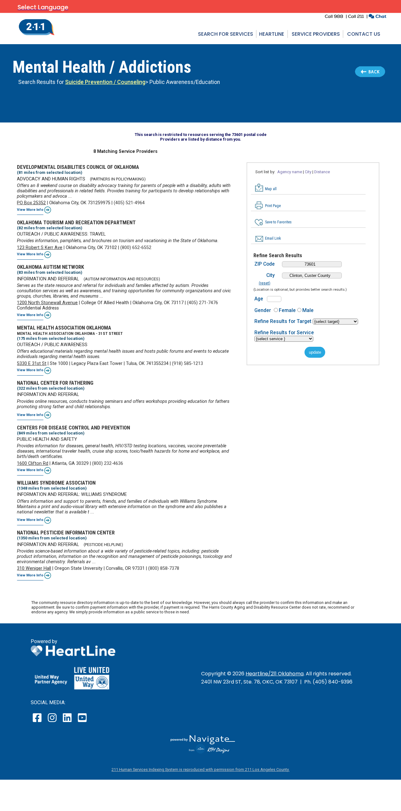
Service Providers (316, 34)
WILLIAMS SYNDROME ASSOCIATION (56, 483)
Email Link (273, 238)
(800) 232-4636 (107, 463)
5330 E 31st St (31, 363)
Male (308, 310)
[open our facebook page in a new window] (38, 722)
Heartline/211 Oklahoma (275, 673)
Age (258, 299)
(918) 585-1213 (187, 363)
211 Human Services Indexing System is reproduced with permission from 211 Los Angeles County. (200, 769)
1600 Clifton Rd (32, 463)
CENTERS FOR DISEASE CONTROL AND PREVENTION (73, 427)
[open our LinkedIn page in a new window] (68, 722)
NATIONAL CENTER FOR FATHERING (55, 383)
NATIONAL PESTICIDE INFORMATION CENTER (66, 532)
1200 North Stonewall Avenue (47, 302)
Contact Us (363, 34)
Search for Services (225, 34)
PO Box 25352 (31, 202)
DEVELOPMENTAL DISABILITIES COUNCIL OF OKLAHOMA (78, 167)
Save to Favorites (278, 222)
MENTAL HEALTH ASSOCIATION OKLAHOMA (64, 328)
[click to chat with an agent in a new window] (377, 17)
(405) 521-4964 (129, 202)
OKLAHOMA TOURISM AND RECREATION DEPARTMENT (76, 222)
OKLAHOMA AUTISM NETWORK (50, 267)
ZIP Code (264, 264)
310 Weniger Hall (34, 568)
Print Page (273, 206)
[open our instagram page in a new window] (52, 722)
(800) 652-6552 (135, 247)
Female (287, 310)
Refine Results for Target (283, 321)
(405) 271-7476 (202, 302)
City (270, 275)
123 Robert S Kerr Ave (39, 247)
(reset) (264, 283)
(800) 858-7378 (163, 568)
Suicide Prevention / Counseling (105, 82)
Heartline (271, 34)
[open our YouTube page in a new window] (82, 722)
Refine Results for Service (284, 332)
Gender (262, 310)
